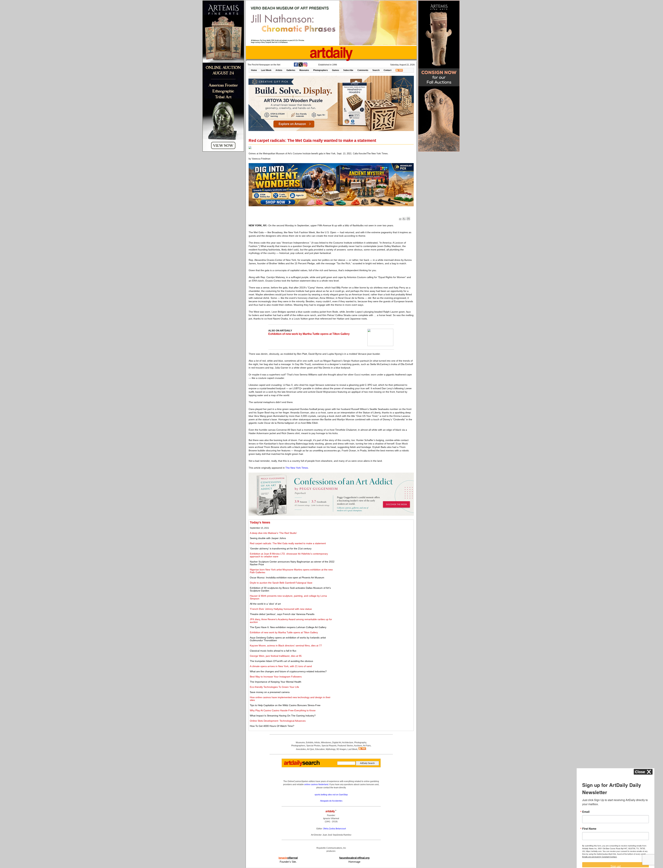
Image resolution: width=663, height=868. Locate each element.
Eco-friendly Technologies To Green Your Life (274, 687)
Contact (387, 70)
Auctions (358, 745)
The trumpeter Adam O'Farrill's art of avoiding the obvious (281, 661)
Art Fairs (367, 745)
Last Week (266, 70)
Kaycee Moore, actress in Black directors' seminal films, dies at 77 (286, 645)
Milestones (326, 742)
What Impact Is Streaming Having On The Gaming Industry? (283, 715)
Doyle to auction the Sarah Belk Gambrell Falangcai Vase (281, 582)
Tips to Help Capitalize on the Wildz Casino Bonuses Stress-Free (285, 705)
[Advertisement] (374, 545)
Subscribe (348, 70)
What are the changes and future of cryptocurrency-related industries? (288, 671)
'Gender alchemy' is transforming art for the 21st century (280, 548)
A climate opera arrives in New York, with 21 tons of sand (281, 666)
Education (320, 749)
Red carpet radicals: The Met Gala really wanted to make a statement (288, 543)
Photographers (320, 70)
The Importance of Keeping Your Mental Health (275, 681)
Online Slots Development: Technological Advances (278, 720)
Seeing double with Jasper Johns (268, 538)
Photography (360, 742)
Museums (304, 70)
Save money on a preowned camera (270, 692)
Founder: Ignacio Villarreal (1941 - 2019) (331, 818)
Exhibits (309, 742)
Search (375, 70)
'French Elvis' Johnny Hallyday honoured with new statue (281, 609)
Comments (362, 70)
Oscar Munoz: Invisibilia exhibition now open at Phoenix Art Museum (287, 577)
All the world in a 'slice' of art (265, 603)
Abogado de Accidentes (331, 801)
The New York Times (296, 467)
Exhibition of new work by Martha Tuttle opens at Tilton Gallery (309, 333)
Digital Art (336, 742)
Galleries (290, 70)
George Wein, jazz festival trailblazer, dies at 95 (276, 655)
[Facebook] (296, 66)
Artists (279, 70)
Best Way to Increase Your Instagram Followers (276, 676)
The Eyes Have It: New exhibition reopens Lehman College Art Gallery (288, 627)
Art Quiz (310, 749)
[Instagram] (305, 66)
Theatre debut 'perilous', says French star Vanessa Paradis (282, 614)
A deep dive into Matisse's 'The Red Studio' (273, 533)
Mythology (330, 749)
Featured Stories (345, 745)
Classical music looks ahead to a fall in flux (273, 650)
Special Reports (329, 745)
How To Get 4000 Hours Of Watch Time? (272, 726)
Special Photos (313, 745)
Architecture (347, 742)
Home (254, 70)
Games (335, 70)
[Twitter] (301, 66)
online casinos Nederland (316, 784)
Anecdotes (301, 749)
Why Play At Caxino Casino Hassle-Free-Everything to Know (282, 710)
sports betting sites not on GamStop (331, 794)
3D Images (341, 749)
